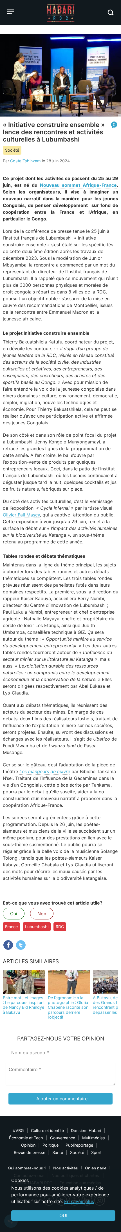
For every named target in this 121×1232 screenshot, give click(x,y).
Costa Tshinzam (25, 160)
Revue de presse (29, 1152)
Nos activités (65, 1168)
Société (12, 150)
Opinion (28, 1145)
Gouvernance (62, 1137)
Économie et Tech (26, 1137)
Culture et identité (47, 1130)
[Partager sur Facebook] (8, 945)
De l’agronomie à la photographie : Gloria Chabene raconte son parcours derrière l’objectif (68, 1007)
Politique (50, 1145)
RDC (60, 926)
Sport (96, 1152)
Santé (57, 1152)
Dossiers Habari (86, 1130)
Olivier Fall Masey (21, 515)
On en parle (95, 1168)
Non (41, 913)
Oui (13, 913)
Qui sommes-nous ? (27, 1168)
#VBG (18, 1130)
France (11, 926)
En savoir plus (79, 1201)
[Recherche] (110, 12)
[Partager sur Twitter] (20, 945)
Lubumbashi (36, 926)
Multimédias (93, 1137)
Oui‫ (63, 1215)
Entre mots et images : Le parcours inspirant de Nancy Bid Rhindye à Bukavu (24, 1005)
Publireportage (79, 1145)
